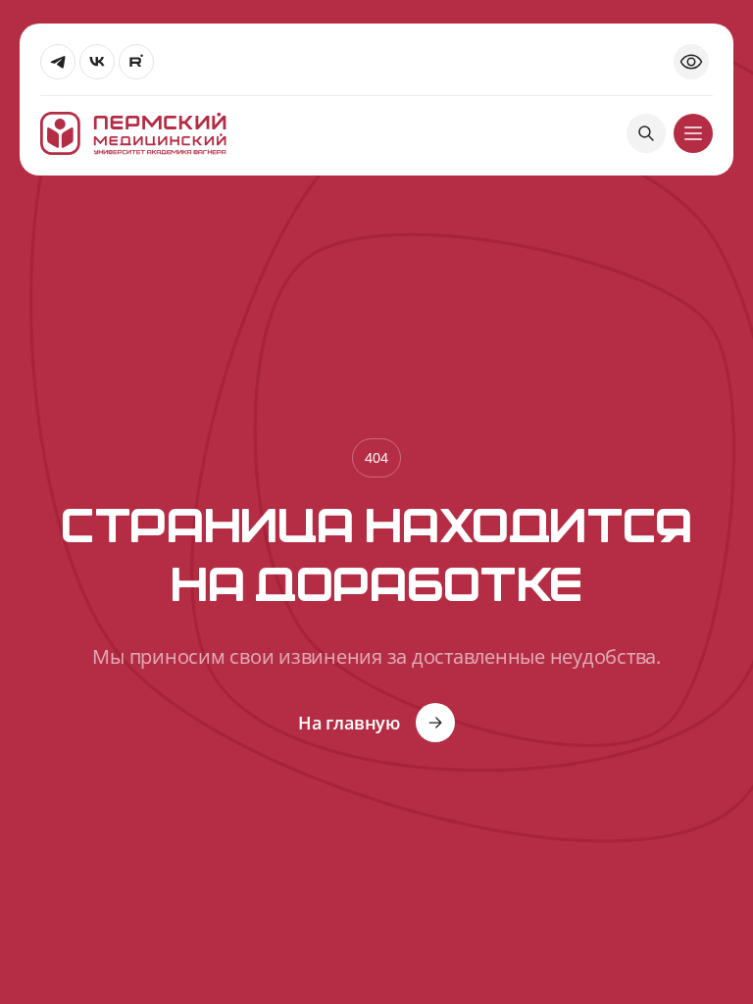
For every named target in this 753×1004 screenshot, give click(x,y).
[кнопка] (693, 133)
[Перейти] (57, 61)
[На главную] (133, 133)
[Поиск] (646, 133)
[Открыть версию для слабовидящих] (691, 61)
